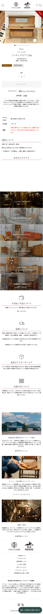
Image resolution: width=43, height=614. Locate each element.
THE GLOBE (21, 52)
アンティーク (7, 65)
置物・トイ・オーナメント (27, 91)
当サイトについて (21, 567)
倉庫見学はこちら (21, 451)
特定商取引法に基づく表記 (21, 573)
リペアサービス (21, 558)
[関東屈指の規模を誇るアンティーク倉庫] (21, 423)
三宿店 (25, 96)
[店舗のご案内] (21, 511)
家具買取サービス (21, 561)
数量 (21, 73)
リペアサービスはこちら (21, 494)
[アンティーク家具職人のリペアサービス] (21, 467)
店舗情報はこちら (21, 536)
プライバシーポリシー (21, 570)
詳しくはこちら (21, 311)
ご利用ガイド (21, 555)
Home (21, 49)
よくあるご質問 (21, 564)
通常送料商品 (18, 65)
